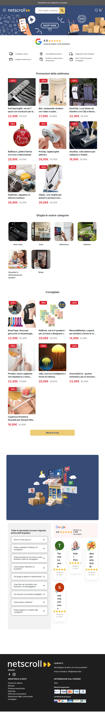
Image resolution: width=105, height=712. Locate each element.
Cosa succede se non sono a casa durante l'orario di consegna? (28, 561)
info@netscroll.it (74, 674)
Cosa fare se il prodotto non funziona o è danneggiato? (25, 588)
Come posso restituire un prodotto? (24, 570)
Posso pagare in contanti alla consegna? (26, 613)
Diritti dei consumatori (17, 696)
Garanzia (11, 694)
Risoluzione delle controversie (20, 699)
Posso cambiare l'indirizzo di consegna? (26, 551)
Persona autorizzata (16, 691)
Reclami (11, 688)
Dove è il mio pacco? (22, 542)
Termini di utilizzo (15, 686)
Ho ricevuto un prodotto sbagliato (28, 597)
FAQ (56, 686)
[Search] (62, 13)
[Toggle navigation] (4, 13)
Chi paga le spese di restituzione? (28, 579)
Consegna (12, 702)
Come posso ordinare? (23, 605)
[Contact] (96, 12)
